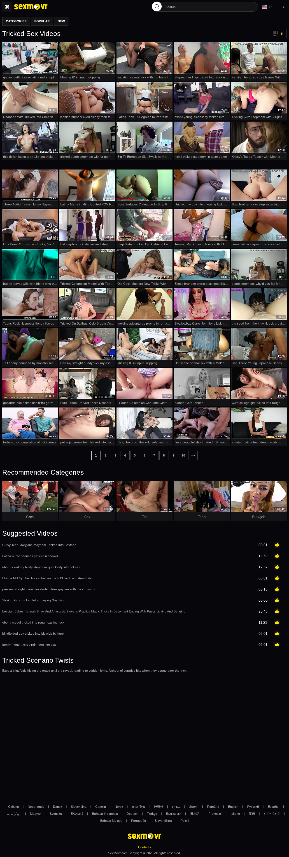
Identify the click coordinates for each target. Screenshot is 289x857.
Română (213, 806)
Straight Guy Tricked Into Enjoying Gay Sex (33, 600)
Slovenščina (163, 820)
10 (183, 455)
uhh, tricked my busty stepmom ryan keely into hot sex (41, 567)
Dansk (57, 806)
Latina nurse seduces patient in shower (30, 556)
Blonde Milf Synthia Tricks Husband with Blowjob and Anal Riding (48, 578)
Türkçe (152, 813)
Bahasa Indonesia (105, 813)
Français (214, 813)
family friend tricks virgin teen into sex (29, 644)
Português (138, 820)
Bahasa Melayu (111, 820)
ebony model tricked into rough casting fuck (33, 622)
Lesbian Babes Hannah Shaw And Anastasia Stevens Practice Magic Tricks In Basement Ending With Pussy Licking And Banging (93, 611)
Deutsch (132, 813)
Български (173, 813)
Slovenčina (78, 806)
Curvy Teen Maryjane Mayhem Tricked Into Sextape (39, 545)
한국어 (158, 806)
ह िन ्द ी (272, 813)
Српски (100, 806)
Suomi (193, 806)
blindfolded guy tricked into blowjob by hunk (33, 633)
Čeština (13, 806)
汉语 (252, 813)
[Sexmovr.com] (31, 6)
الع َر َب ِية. (14, 813)
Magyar (35, 813)
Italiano (235, 813)
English (233, 806)
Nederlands (36, 806)
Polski (185, 820)
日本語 (195, 813)
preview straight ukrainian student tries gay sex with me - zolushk (48, 589)
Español (273, 806)
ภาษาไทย (138, 806)
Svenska (56, 813)
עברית (176, 806)
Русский (253, 806)
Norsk (119, 806)
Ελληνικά (77, 813)
